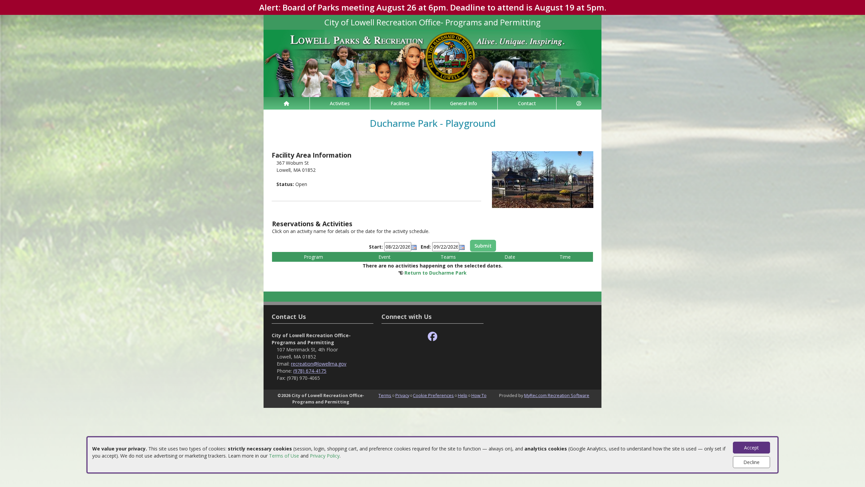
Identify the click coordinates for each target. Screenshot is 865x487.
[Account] (579, 103)
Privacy (402, 395)
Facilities (400, 103)
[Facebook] (432, 337)
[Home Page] (287, 103)
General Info (463, 103)
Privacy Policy (325, 456)
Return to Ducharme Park (435, 273)
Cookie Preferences (433, 395)
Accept (751, 447)
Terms (384, 395)
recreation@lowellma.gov (318, 364)
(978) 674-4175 (309, 371)
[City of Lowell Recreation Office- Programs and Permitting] (432, 63)
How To (479, 395)
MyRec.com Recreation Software (556, 395)
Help (462, 395)
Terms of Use (284, 456)
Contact (527, 103)
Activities (340, 103)
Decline (751, 462)
